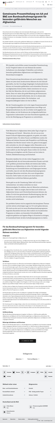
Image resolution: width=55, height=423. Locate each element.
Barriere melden (21, 419)
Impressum (5, 419)
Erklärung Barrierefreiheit (33, 419)
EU (9, 68)
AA (12, 8)
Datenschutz (12, 419)
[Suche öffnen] (43, 4)
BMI (16, 8)
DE (46, 1)
